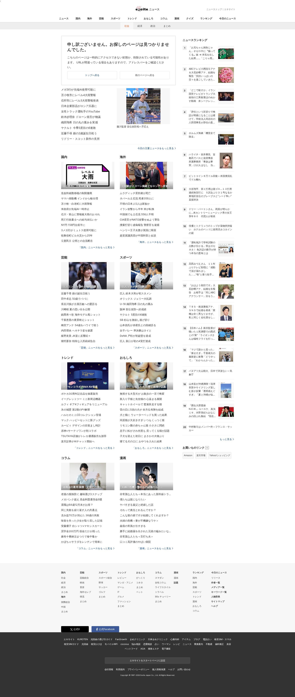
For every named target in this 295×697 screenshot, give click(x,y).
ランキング (206, 18)
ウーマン (166, 644)
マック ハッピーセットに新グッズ (81, 420)
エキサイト (229, 9)
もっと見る (226, 439)
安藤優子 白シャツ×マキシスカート (81, 526)
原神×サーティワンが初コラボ (78, 430)
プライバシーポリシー (139, 669)
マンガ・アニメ (125, 582)
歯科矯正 (219, 644)
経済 (139, 25)
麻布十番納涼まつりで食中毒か (79, 536)
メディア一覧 (217, 587)
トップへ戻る (92, 75)
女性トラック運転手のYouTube (80, 111)
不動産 (209, 644)
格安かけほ (96, 644)
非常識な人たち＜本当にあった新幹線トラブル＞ (146, 494)
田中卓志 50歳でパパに (74, 298)
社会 (126, 25)
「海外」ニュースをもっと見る (154, 242)
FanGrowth (121, 639)
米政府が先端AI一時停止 (75, 209)
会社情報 (108, 669)
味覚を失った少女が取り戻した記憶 (81, 520)
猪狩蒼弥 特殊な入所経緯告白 (78, 341)
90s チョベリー (163, 596)
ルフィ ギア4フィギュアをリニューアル (84, 404)
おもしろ (148, 18)
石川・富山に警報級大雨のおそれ (80, 214)
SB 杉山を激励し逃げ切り (135, 320)
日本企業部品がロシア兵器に (79, 106)
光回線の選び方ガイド (102, 639)
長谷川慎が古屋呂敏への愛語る (79, 304)
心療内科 (174, 639)
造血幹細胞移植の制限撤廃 (76, 193)
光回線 (85, 644)
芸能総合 (84, 577)
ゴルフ (102, 592)
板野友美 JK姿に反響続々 (76, 335)
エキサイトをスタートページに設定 (147, 660)
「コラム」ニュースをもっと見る (94, 548)
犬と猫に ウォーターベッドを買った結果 (143, 414)
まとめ (167, 25)
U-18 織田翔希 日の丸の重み (136, 304)
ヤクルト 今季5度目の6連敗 (78, 127)
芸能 (101, 18)
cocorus (125, 644)
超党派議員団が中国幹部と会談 (138, 235)
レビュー (121, 577)
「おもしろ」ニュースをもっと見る (151, 447)
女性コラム (160, 582)
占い (157, 644)
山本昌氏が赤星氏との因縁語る (138, 325)
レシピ (176, 644)
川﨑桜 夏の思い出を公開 (75, 309)
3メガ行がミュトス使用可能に (78, 230)
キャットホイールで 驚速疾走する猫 (141, 404)
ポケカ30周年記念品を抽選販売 (79, 393)
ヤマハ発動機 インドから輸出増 (79, 198)
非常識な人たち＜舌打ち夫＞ (136, 536)
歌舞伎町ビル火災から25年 (77, 235)
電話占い (207, 639)
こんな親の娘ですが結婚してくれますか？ (144, 515)
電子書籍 (166, 648)
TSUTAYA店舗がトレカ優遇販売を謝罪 (83, 436)
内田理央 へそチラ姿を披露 (77, 330)
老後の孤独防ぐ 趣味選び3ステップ (81, 494)
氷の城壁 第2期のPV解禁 (75, 409)
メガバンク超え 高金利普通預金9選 (81, 499)
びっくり (140, 577)
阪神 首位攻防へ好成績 (133, 309)
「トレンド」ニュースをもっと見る (93, 447)
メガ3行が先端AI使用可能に (78, 89)
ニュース (64, 18)
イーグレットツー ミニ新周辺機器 (81, 399)
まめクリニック (137, 639)
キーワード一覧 (219, 592)
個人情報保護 (158, 669)
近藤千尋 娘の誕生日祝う (75, 293)
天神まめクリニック (158, 639)
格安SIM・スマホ (222, 639)
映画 (82, 582)
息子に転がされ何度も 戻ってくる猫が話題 (145, 430)
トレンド (132, 18)
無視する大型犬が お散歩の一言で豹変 (142, 393)
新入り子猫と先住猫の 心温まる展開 (141, 399)
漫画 (176, 18)
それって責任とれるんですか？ (138, 510)
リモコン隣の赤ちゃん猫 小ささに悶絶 (142, 425)
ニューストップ (214, 9)
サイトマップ (217, 601)
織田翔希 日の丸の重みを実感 (79, 122)
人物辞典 (215, 596)
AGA (143, 648)
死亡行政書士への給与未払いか (79, 219)
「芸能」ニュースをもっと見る (95, 347)
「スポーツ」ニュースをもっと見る (151, 347)
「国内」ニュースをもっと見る (95, 247)
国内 (78, 18)
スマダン (159, 577)
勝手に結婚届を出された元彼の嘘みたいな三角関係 (146, 531)
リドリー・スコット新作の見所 (80, 138)
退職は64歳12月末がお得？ (77, 504)
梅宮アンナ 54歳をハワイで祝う (80, 325)
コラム (163, 18)
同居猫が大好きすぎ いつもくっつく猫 (142, 420)
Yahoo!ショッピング (219, 455)
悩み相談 (136, 644)
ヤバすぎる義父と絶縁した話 (136, 504)
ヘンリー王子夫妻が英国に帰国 (138, 230)
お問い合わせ (184, 669)
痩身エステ (153, 648)
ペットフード (131, 648)
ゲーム (120, 587)
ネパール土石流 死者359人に (137, 198)
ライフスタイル (163, 587)
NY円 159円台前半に (73, 225)
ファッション (124, 601)
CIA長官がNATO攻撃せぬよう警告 (140, 219)
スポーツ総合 (105, 577)
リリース (215, 577)
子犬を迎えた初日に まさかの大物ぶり (142, 436)
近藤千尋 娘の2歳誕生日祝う (79, 133)
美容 (229, 644)
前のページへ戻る (144, 75)
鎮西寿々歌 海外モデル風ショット (81, 314)
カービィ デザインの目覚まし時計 (81, 425)
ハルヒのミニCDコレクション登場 (81, 414)
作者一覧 (215, 582)
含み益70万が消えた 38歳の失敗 (80, 515)
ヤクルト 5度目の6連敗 (133, 314)
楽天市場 (200, 455)
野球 (101, 582)
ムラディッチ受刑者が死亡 (135, 193)
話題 (176, 582)
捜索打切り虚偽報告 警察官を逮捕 (139, 225)
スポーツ (115, 18)
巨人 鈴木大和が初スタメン (136, 293)
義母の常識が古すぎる (133, 526)
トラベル (159, 592)
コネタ (139, 582)
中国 (63, 606)
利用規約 (120, 669)
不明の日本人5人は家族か (135, 203)
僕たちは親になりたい (133, 499)
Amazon (188, 455)
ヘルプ (214, 606)
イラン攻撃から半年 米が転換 (137, 209)
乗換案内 (198, 644)
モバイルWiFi (111, 644)
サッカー (103, 587)
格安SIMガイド (71, 644)
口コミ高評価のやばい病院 (135, 541)
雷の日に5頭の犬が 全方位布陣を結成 (141, 409)
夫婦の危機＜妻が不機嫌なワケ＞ (139, 520)
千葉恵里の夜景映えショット (78, 320)
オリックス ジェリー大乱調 (136, 298)
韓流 (82, 596)
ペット (139, 592)
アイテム (186, 639)
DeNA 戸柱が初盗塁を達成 (135, 335)
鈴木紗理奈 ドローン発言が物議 (81, 117)
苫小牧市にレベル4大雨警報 (78, 95)
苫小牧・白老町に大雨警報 (76, 203)
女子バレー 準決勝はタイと (136, 330)
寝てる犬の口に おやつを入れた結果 (141, 441)
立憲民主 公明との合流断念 (77, 240)
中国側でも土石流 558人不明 (137, 214)
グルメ (120, 596)
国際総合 (65, 602)
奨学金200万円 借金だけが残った (80, 531)
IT (118, 592)
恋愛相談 (147, 644)
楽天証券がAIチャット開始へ (78, 441)
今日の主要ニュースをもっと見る (156, 148)
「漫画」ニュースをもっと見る (154, 548)
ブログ (196, 639)
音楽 (82, 587)
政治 (152, 25)
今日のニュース (227, 18)
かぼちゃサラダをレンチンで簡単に (81, 541)
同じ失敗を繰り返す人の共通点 (79, 510)
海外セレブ (85, 592)
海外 (89, 18)
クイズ (189, 18)
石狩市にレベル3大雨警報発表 (80, 100)
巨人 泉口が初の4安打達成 (135, 341)
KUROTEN (82, 639)
